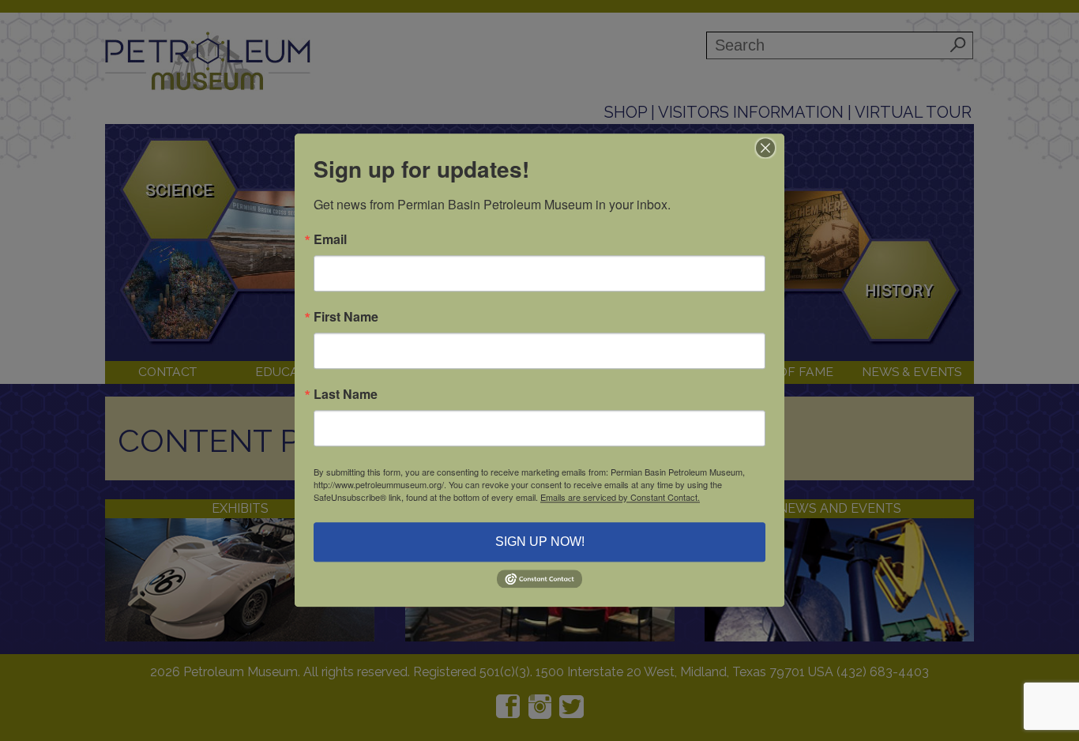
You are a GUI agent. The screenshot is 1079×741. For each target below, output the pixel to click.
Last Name (346, 394)
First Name (346, 316)
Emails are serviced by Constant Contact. (620, 497)
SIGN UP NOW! (540, 541)
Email (330, 239)
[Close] (770, 147)
